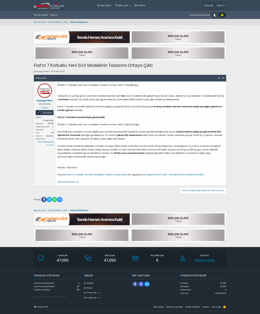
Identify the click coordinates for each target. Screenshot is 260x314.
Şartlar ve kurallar (174, 306)
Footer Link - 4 (93, 297)
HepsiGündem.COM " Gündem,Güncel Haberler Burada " (175, 174)
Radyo (89, 287)
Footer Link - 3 (93, 292)
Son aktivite (42, 15)
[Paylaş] (219, 78)
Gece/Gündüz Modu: (200, 15)
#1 (223, 78)
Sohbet (141, 5)
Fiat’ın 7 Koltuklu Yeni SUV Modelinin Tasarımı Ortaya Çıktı (97, 174)
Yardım (205, 306)
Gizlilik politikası (192, 306)
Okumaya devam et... (68, 181)
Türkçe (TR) (42, 306)
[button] (130, 6)
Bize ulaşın (159, 306)
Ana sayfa (105, 5)
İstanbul (50, 136)
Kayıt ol (53, 15)
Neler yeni (123, 5)
